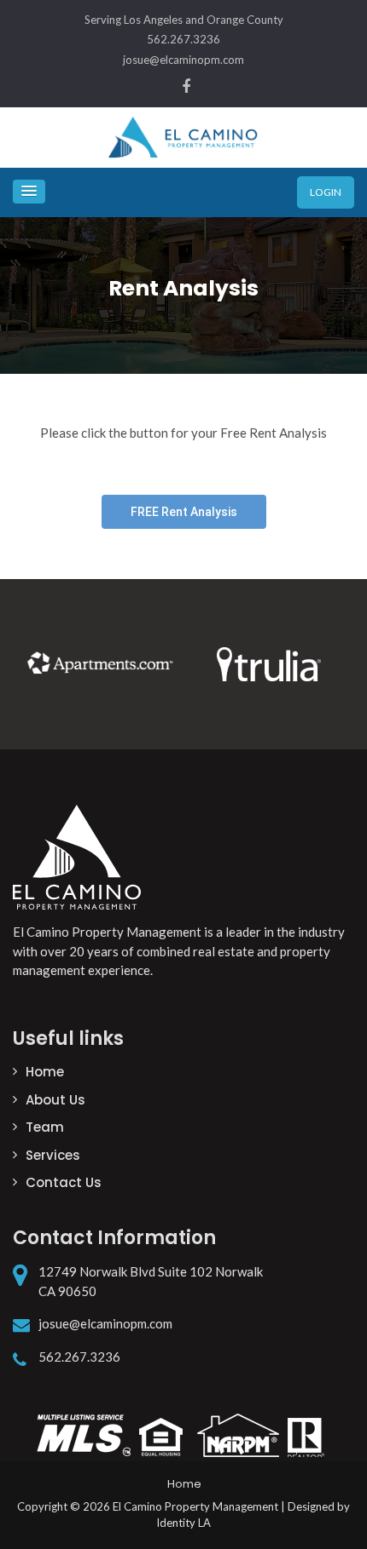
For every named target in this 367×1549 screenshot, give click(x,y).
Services (53, 1155)
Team (45, 1127)
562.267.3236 (183, 39)
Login (325, 192)
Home (45, 1072)
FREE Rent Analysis (184, 512)
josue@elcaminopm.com (183, 59)
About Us (55, 1100)
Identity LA (183, 1522)
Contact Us (64, 1182)
